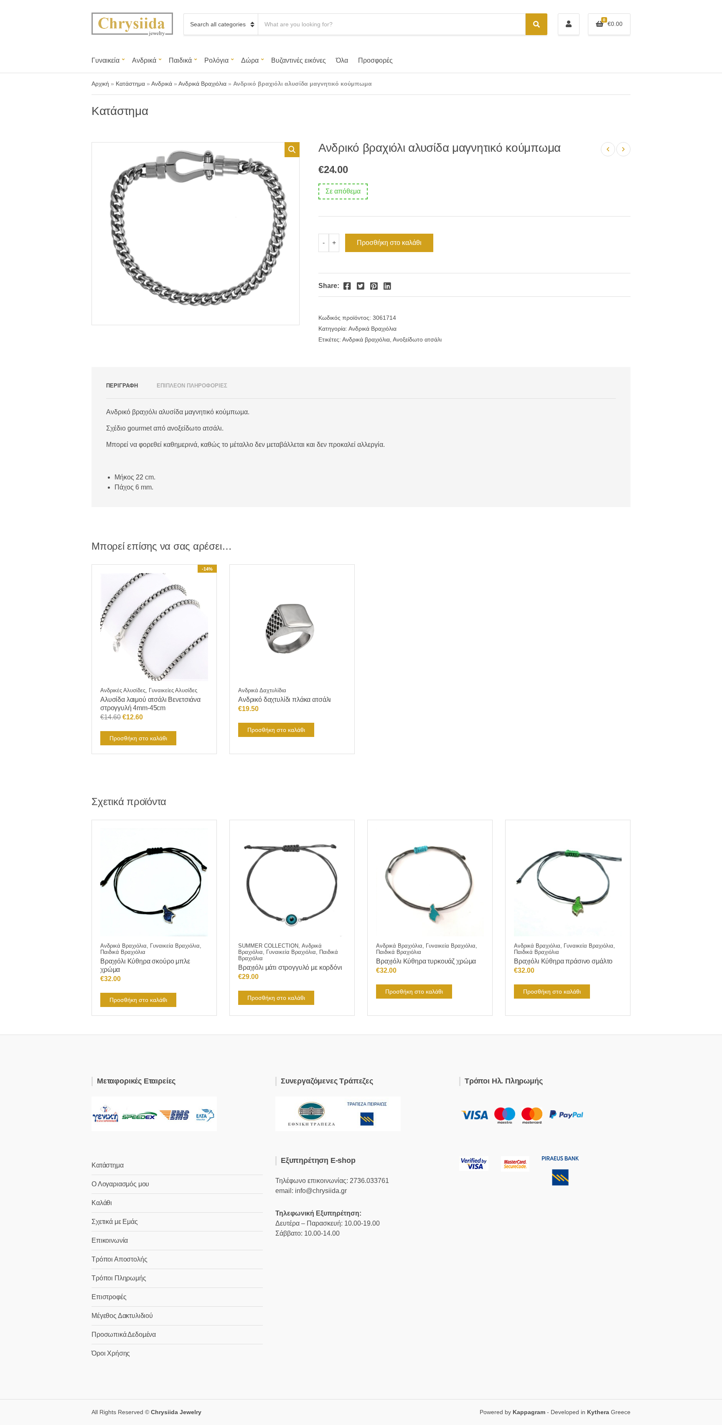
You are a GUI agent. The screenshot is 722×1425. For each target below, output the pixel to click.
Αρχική (100, 83)
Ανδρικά (144, 60)
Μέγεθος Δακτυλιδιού (122, 1315)
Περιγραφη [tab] (122, 385)
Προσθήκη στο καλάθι (389, 242)
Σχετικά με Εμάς (115, 1221)
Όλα (342, 60)
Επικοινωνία (110, 1240)
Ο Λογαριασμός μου (120, 1184)
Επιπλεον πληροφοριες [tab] (192, 385)
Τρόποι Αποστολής (119, 1259)
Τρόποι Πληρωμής (119, 1278)
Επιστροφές (109, 1296)
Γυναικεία (105, 60)
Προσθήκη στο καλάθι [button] (138, 738)
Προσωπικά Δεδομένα (124, 1334)
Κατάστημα (130, 83)
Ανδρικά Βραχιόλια (202, 83)
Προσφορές (375, 60)
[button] (292, 149)
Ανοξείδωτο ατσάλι (417, 339)
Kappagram (529, 1412)
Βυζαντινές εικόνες (298, 60)
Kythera (598, 1412)
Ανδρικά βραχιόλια (366, 339)
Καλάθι (102, 1202)
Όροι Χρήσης (111, 1353)
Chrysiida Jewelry (176, 1412)
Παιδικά (180, 60)
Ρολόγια (216, 60)
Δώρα (250, 60)
